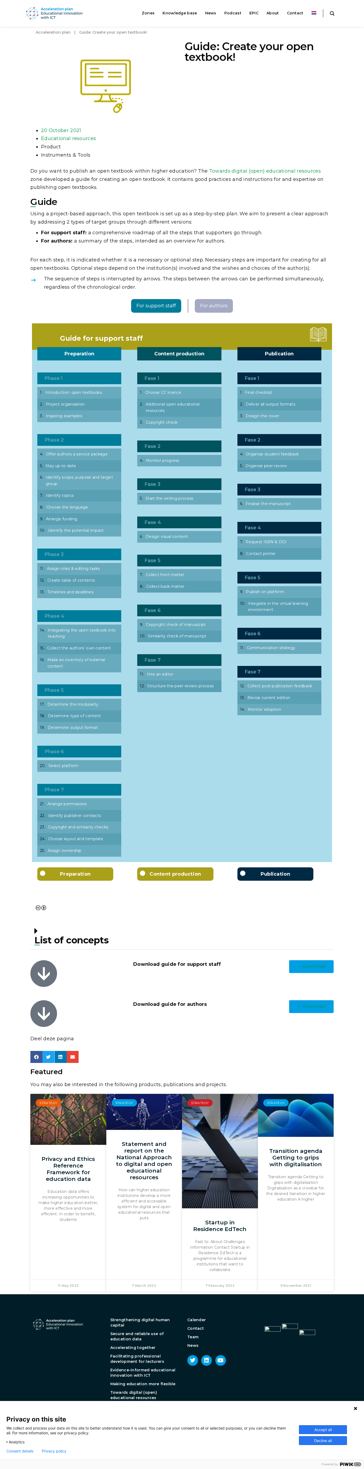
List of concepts (71, 940)
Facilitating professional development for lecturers (137, 1359)
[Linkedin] (206, 1360)
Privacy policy (54, 1451)
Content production (179, 354)
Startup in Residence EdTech (219, 1225)
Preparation (79, 354)
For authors (214, 306)
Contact (195, 1328)
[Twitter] (192, 1360)
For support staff (156, 306)
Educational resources (68, 138)
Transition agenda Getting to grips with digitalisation (295, 1158)
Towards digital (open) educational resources (265, 171)
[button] (182, 936)
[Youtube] (220, 1360)
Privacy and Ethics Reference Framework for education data (68, 1169)
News (193, 1345)
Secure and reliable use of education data (137, 1336)
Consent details (19, 1451)
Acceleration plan (53, 32)
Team (193, 1337)
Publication (279, 354)
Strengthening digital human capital (140, 1322)
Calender (196, 1319)
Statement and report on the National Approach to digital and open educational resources (144, 1161)
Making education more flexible (143, 1383)
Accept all (323, 1429)
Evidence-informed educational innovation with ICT (143, 1373)
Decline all (323, 1440)
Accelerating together (133, 1347)
